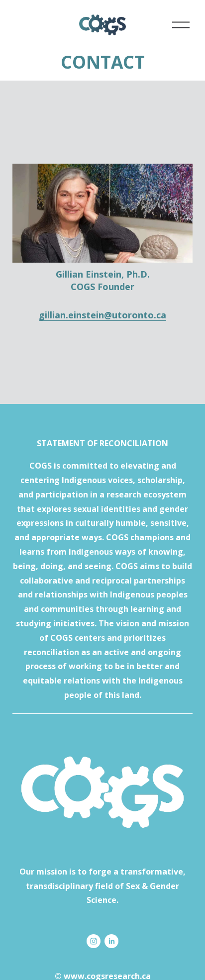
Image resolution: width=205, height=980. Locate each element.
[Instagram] (94, 941)
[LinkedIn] (111, 941)
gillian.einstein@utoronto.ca (102, 315)
